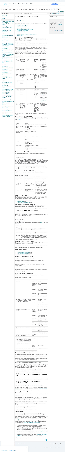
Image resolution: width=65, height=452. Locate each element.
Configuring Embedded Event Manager (7, 78)
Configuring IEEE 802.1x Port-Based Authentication (8, 33)
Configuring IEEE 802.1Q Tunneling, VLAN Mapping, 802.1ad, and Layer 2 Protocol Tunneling (8, 44)
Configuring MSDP (5, 107)
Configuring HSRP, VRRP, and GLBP (7, 95)
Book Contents (6, 13)
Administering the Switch (6, 26)
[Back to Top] (46, 440)
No (54, 24)
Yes (51, 24)
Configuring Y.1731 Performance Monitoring (7, 104)
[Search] (22, 13)
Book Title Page (4, 15)
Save (53, 13)
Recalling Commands (20, 201)
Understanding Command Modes (22, 25)
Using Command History (21, 31)
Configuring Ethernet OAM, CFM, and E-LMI (8, 102)
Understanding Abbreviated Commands (23, 28)
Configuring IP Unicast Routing (7, 82)
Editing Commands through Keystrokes (23, 253)
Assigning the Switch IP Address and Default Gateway (8, 22)
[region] (14, 449)
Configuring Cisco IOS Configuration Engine (8, 24)
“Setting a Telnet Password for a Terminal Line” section (31, 422)
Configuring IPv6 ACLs (5, 92)
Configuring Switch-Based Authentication (6, 31)
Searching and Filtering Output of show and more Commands (26, 34)
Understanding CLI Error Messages (22, 30)
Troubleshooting (4, 109)
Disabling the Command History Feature (23, 202)
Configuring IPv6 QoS (5, 93)
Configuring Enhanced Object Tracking (7, 99)
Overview (3, 18)
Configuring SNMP (5, 76)
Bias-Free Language (61, 11)
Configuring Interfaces (5, 37)
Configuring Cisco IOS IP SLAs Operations (7, 97)
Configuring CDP (5, 66)
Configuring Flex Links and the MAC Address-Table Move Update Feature (8, 55)
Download (57, 13)
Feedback (60, 24)
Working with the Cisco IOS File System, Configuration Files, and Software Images (7, 113)
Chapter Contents (20, 20)
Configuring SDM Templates (6, 29)
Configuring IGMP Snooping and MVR (7, 62)
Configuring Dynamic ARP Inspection (8, 60)
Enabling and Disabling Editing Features (23, 252)
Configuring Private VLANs (6, 42)
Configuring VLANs (5, 40)
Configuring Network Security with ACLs (7, 80)
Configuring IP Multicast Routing (7, 106)
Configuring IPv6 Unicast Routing (7, 89)
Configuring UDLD (5, 69)
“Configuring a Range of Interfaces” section (43, 101)
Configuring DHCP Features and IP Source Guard (7, 58)
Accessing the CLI (20, 35)
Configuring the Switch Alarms (7, 27)
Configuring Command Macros (7, 39)
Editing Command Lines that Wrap (22, 254)
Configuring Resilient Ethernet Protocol (7, 52)
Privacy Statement (4, 450)
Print (62, 13)
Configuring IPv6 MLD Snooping (7, 90)
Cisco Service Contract (58, 30)
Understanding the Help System (22, 26)
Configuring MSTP (5, 48)
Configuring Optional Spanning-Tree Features (8, 50)
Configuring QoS (5, 85)
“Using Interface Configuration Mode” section (43, 95)
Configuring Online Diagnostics (7, 110)
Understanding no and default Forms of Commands (25, 29)
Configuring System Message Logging (7, 74)
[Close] (26, 447)
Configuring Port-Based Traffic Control (7, 64)
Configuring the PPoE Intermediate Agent (7, 36)
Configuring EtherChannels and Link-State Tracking (8, 87)
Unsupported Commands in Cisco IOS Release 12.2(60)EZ (7, 116)
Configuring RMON (5, 72)
